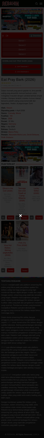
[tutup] (20, 215)
